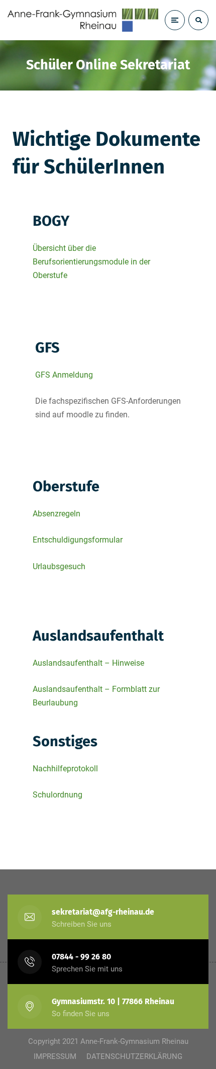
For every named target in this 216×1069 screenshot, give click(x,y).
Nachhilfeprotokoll (65, 768)
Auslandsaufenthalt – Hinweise (88, 663)
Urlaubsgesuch (59, 566)
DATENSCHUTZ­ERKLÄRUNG (134, 1056)
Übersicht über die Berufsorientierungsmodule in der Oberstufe (91, 261)
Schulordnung (57, 794)
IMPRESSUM (55, 1056)
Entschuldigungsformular (78, 540)
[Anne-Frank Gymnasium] (83, 20)
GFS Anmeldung (64, 375)
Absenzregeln (56, 513)
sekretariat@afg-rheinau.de (103, 912)
